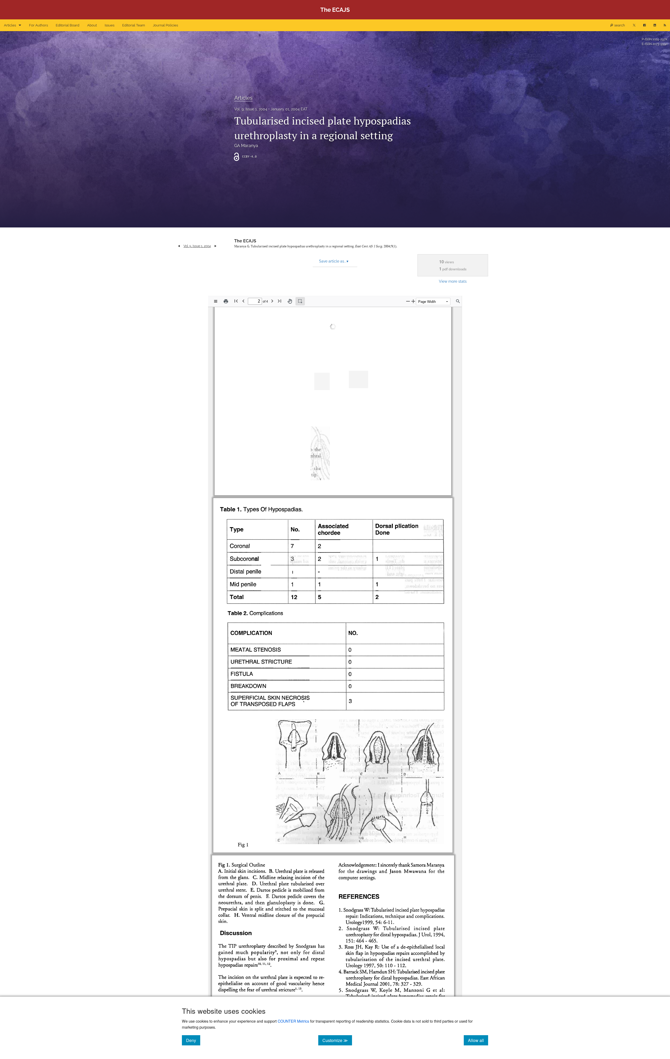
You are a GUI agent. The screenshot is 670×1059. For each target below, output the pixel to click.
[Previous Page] (243, 301)
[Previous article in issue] (178, 246)
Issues (109, 25)
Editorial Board (67, 25)
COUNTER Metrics (293, 1021)
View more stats (453, 281)
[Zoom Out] (408, 301)
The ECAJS (245, 240)
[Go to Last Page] (279, 301)
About (92, 25)
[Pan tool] (289, 301)
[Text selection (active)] (300, 301)
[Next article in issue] (215, 246)
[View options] (215, 301)
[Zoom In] (413, 301)
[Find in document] (458, 301)
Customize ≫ (337, 1040)
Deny (193, 1040)
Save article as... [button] (333, 261)
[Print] (226, 301)
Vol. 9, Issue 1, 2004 (250, 109)
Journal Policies (165, 25)
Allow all (478, 1040)
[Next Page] (272, 301)
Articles (10, 25)
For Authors (38, 25)
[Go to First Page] (236, 301)
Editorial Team (133, 25)
